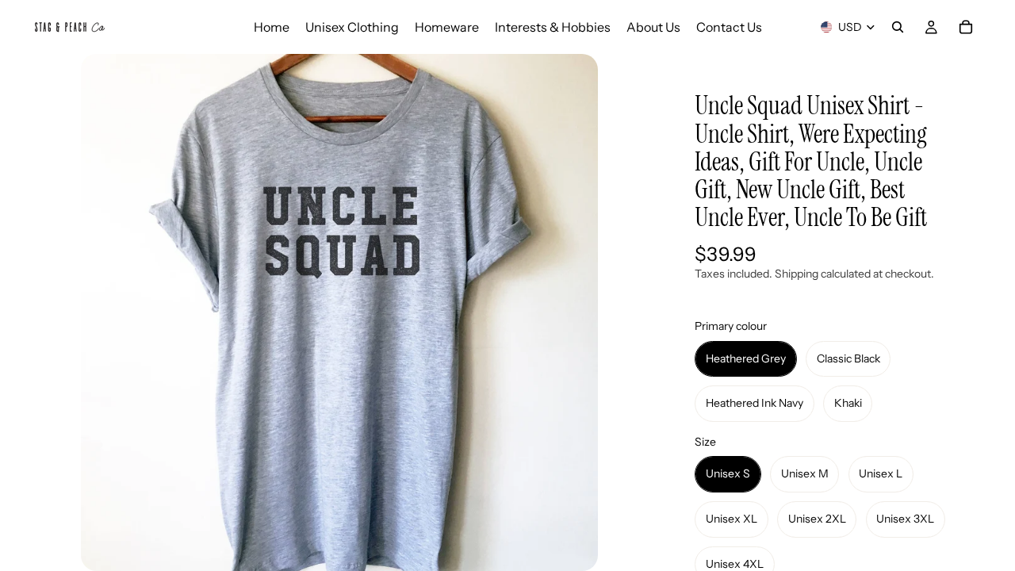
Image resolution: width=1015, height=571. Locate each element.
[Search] (897, 27)
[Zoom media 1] (339, 312)
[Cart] (965, 27)
